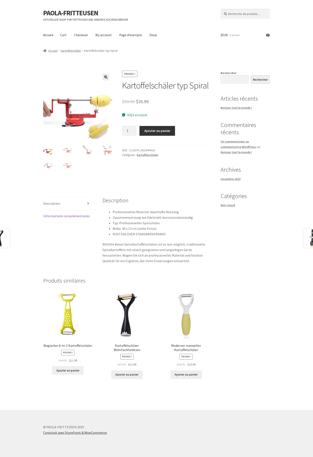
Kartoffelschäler (71, 51)
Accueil (48, 35)
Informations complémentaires (66, 216)
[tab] (67, 203)
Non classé (228, 205)
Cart (63, 35)
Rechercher (229, 73)
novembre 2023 (230, 179)
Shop (153, 35)
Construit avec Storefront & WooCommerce (75, 432)
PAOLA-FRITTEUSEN (70, 13)
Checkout (81, 35)
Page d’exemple (130, 35)
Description (51, 203)
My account (103, 35)
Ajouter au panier (157, 131)
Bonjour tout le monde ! (236, 108)
